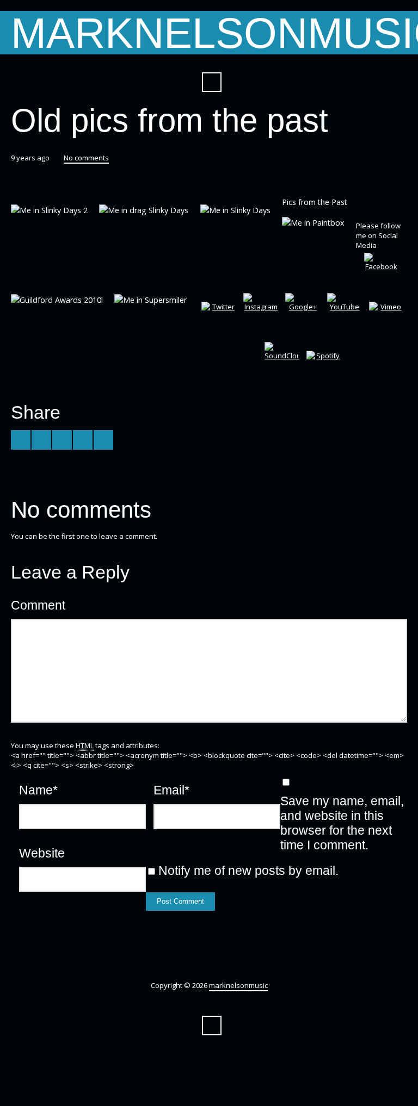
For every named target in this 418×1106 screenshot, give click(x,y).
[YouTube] (344, 310)
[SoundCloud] (282, 359)
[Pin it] (83, 440)
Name (38, 790)
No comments (86, 158)
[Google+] (302, 310)
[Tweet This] (20, 440)
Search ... (212, 82)
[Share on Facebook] (41, 440)
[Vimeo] (386, 319)
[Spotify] (324, 368)
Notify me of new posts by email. (248, 870)
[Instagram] (261, 310)
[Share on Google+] (62, 440)
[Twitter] (219, 319)
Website (42, 853)
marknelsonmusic (238, 985)
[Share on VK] (103, 440)
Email (171, 790)
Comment (38, 605)
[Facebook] (381, 270)
